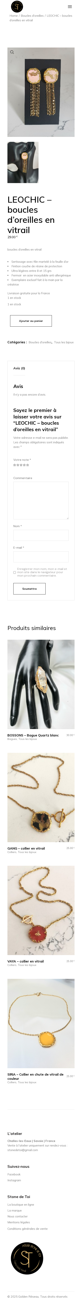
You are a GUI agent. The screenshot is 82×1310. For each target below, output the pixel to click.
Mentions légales (18, 1222)
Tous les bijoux (64, 342)
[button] (12, 52)
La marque (14, 1210)
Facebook (13, 1174)
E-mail (18, 548)
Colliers (11, 852)
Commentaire (22, 478)
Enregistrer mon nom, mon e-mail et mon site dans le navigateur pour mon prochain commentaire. (42, 572)
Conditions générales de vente (27, 1229)
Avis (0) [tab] (19, 368)
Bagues (12, 739)
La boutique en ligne (20, 1204)
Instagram (14, 1180)
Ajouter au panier (31, 321)
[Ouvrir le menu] (69, 7)
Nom (17, 526)
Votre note (22, 460)
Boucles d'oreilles (40, 342)
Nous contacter (17, 1216)
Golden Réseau (28, 1296)
